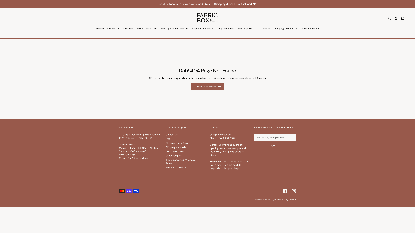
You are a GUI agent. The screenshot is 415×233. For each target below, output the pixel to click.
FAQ (168, 138)
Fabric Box (265, 200)
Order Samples (174, 155)
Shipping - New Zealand (178, 143)
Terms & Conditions (176, 167)
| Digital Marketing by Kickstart (283, 200)
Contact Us (172, 134)
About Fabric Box (175, 151)
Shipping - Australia (176, 147)
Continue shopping (205, 86)
